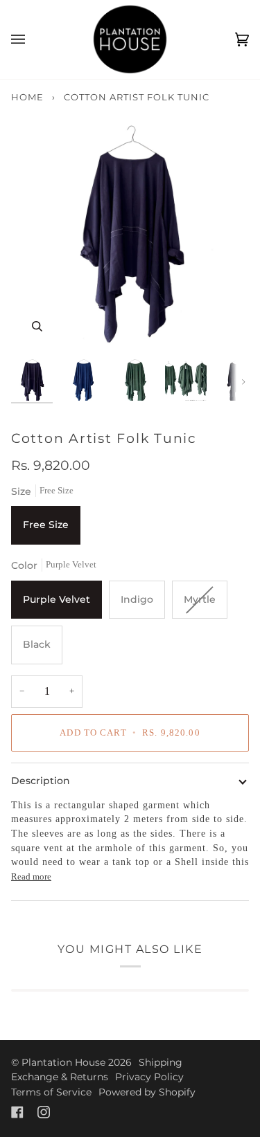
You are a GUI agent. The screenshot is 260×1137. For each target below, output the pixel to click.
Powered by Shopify (147, 1092)
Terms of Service (51, 1092)
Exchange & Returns (59, 1077)
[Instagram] (43, 1112)
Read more (31, 876)
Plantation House (63, 1062)
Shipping (160, 1062)
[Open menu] (32, 39)
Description (40, 780)
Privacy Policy (149, 1077)
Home (27, 96)
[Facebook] (17, 1112)
